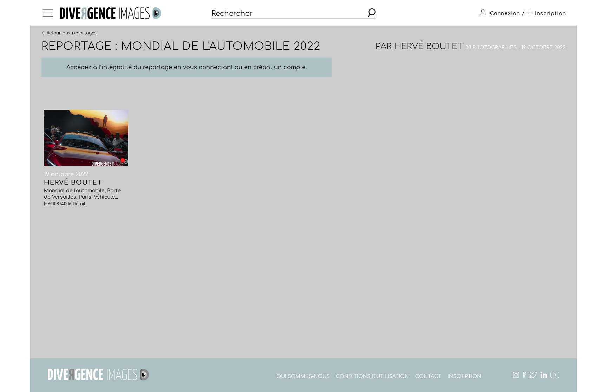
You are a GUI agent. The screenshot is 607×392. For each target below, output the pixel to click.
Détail (79, 203)
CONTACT (428, 376)
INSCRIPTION (464, 376)
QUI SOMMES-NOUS (302, 376)
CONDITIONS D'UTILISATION (372, 376)
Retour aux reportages (71, 33)
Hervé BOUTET (428, 46)
